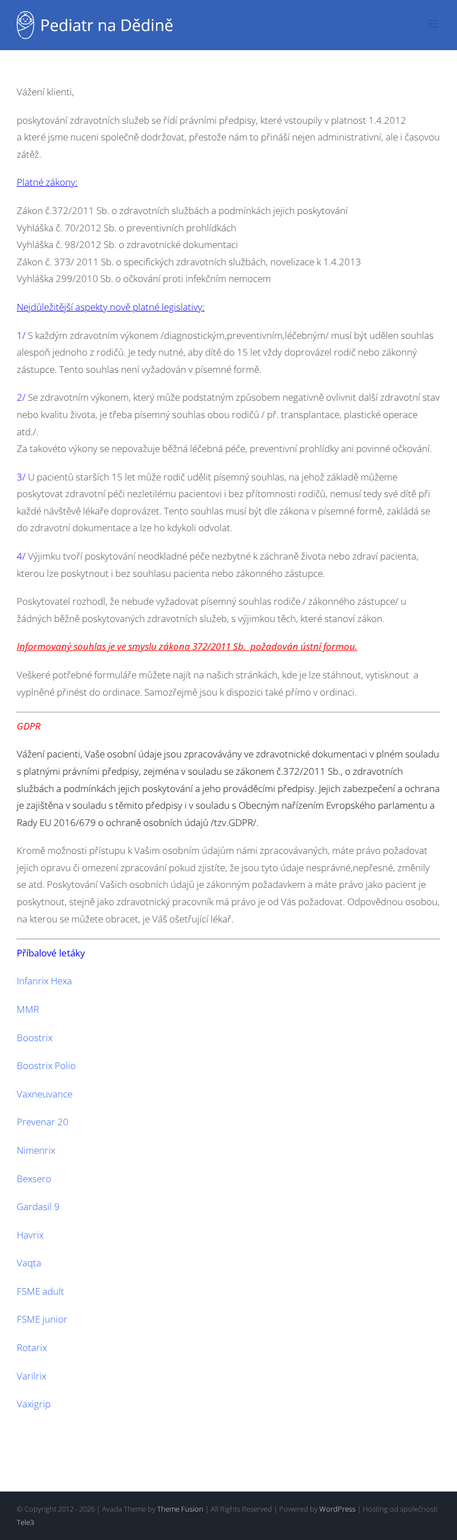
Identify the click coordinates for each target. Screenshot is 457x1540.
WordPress (337, 1509)
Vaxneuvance (44, 1093)
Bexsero (34, 1178)
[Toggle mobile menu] (434, 24)
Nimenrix (36, 1150)
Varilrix (31, 1375)
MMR (28, 1009)
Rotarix (32, 1347)
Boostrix (34, 1037)
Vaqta (29, 1262)
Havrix (30, 1234)
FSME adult (40, 1291)
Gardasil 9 (38, 1206)
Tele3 (25, 1522)
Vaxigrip (34, 1403)
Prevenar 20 (43, 1121)
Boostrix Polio (46, 1065)
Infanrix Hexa (44, 980)
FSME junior (42, 1319)
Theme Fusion (180, 1509)
